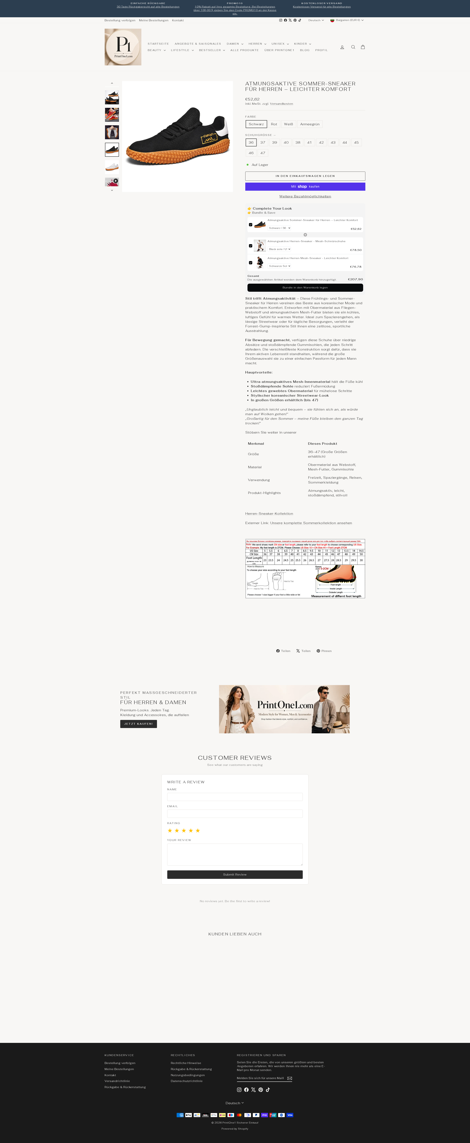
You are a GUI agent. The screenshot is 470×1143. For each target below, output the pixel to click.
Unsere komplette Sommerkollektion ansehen (311, 523)
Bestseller (210, 50)
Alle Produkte (244, 50)
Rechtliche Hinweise (186, 1063)
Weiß (288, 124)
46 (251, 153)
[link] (260, 224)
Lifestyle (181, 50)
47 (263, 153)
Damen (234, 43)
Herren (256, 43)
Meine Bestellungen (154, 20)
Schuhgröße (260, 135)
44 (345, 142)
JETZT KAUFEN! (138, 723)
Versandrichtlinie (117, 1081)
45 (356, 142)
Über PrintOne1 (280, 50)
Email (172, 806)
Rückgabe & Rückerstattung (125, 1087)
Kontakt (178, 20)
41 (309, 142)
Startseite (158, 43)
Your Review (179, 840)
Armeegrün (310, 124)
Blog (305, 50)
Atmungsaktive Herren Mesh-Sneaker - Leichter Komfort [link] (307, 258)
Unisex (279, 43)
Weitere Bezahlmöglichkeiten (305, 196)
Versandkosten (281, 103)
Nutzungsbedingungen (188, 1075)
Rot (274, 124)
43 (333, 142)
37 (263, 142)
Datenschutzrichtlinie (187, 1081)
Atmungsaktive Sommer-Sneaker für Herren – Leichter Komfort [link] (312, 220)
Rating (173, 823)
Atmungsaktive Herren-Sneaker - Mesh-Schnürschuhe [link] (306, 241)
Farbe (250, 116)
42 (321, 142)
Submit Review (235, 874)
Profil (321, 50)
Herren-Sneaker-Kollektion (269, 513)
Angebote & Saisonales (198, 43)
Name (172, 789)
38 (298, 142)
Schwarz (256, 124)
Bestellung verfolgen (120, 20)
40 (286, 142)
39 (274, 142)
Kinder (301, 43)
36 (251, 142)
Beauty (155, 50)
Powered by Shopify (235, 1128)
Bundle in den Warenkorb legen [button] (305, 287)
